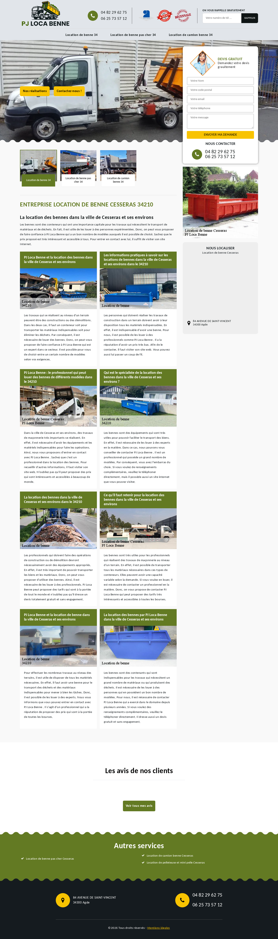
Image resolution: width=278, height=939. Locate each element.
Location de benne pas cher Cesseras (50, 858)
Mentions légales (158, 928)
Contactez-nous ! (69, 91)
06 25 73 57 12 (114, 19)
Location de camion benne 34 (191, 35)
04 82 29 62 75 (114, 13)
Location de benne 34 (81, 35)
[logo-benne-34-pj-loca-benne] (45, 13)
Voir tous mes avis (139, 806)
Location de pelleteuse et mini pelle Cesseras (176, 862)
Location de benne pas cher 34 (133, 35)
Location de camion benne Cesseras (170, 855)
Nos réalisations (35, 91)
